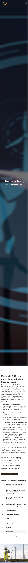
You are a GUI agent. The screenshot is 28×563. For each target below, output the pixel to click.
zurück (4, 370)
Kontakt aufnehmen (9, 474)
